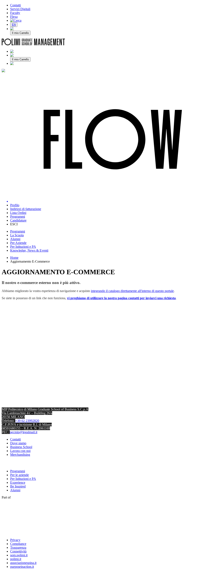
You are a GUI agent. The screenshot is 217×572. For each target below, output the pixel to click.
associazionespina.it (23, 563)
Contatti (15, 5)
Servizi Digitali (20, 9)
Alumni (15, 490)
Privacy (15, 540)
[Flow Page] (112, 139)
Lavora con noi (20, 451)
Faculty (15, 13)
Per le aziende (19, 475)
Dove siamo (18, 443)
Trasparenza (18, 547)
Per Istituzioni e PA (23, 479)
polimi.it (15, 559)
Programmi (17, 471)
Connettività (18, 551)
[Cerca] (15, 20)
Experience (17, 482)
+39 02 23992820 (27, 420)
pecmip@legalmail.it (23, 432)
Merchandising (20, 454)
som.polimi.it (19, 555)
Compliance (18, 544)
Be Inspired (18, 486)
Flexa (14, 16)
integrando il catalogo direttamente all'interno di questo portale (132, 291)
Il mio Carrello (20, 33)
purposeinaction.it (22, 566)
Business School (21, 447)
